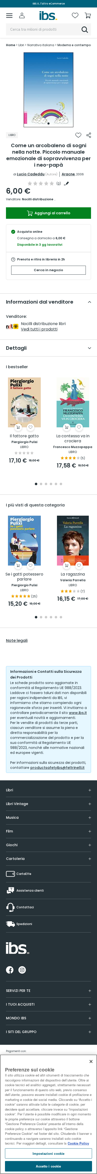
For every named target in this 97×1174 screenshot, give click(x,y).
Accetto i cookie (48, 1166)
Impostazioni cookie (48, 1153)
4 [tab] (51, 484)
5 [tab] (56, 484)
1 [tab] (48, 123)
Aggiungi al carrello (52, 213)
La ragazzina (73, 574)
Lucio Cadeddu (31, 174)
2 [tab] (41, 484)
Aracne (68, 174)
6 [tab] (61, 484)
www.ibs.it (78, 712)
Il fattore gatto (24, 436)
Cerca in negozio (48, 270)
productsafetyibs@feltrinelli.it (57, 767)
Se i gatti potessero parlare (24, 577)
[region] (48, 1114)
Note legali (17, 640)
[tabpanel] (48, 89)
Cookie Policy (78, 1143)
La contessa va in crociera (73, 439)
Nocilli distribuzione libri (41, 199)
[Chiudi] (91, 1061)
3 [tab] (46, 484)
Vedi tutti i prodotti (39, 329)
